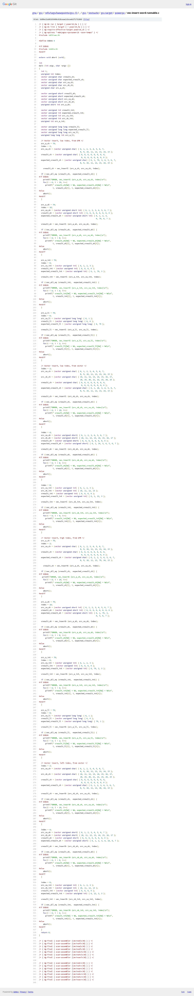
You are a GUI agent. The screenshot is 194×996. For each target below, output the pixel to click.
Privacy (23, 992)
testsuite (93, 12)
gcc (41, 12)
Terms (30, 992)
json (189, 992)
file (86, 19)
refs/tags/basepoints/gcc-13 (61, 12)
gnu (34, 12)
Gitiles (15, 992)
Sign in (188, 4)
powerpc (120, 12)
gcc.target (107, 12)
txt (182, 992)
